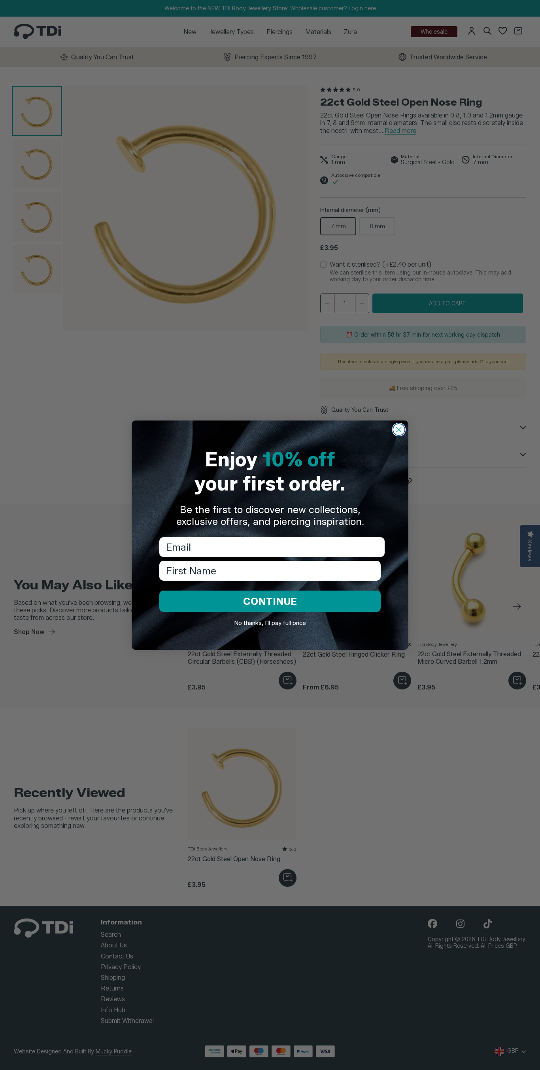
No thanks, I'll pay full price (270, 623)
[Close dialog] (399, 430)
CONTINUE (270, 601)
